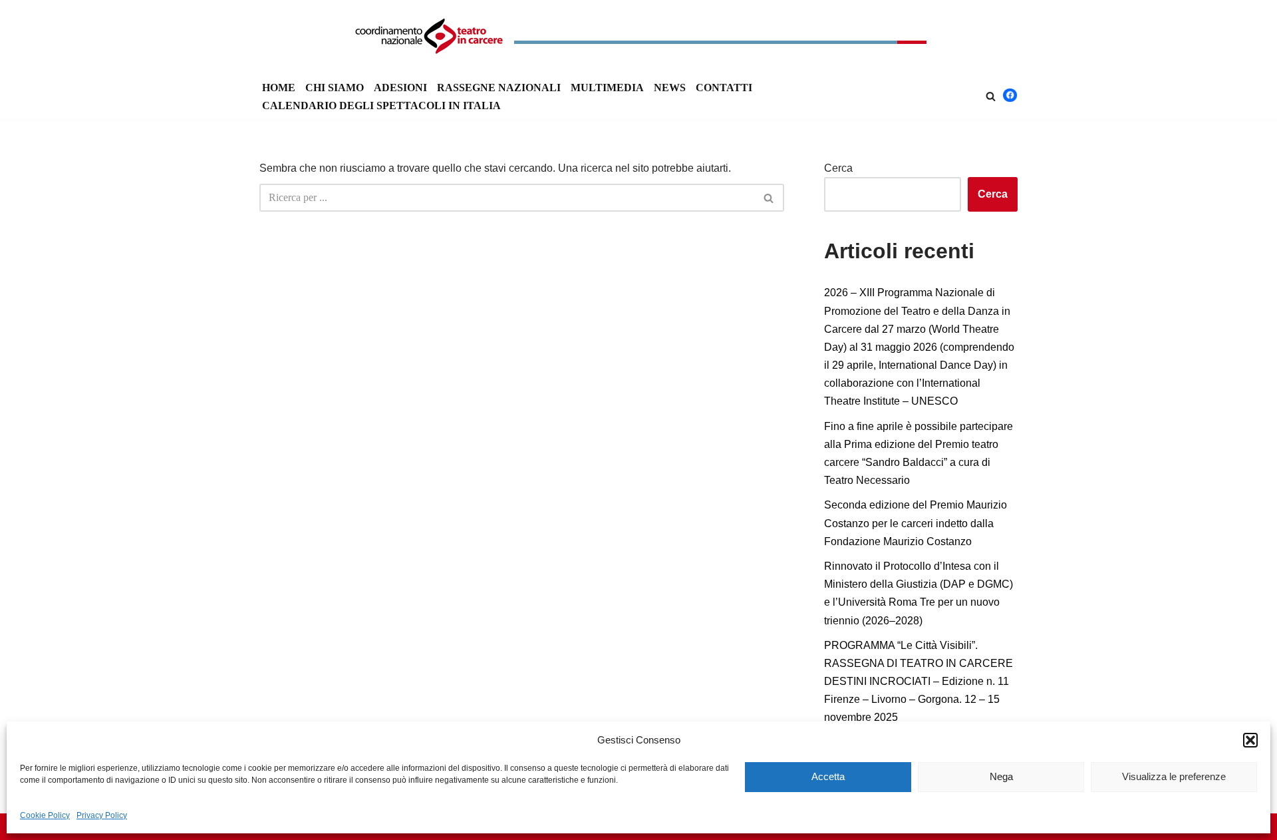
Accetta (828, 776)
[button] (1250, 740)
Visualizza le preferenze (1174, 776)
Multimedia (607, 87)
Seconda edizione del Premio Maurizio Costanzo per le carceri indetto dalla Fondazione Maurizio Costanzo (915, 522)
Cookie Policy (45, 815)
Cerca (838, 168)
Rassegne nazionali (499, 87)
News (670, 87)
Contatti (724, 87)
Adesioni (400, 87)
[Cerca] (991, 96)
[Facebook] (1010, 99)
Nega (1001, 776)
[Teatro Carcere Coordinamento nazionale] (639, 36)
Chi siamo (334, 87)
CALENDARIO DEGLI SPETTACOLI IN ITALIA (381, 105)
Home (278, 87)
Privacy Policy (101, 815)
